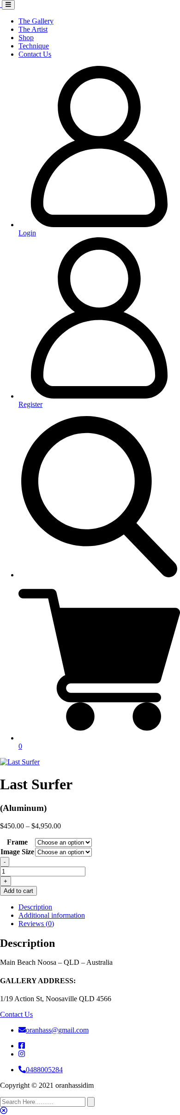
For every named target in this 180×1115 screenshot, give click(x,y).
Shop (26, 37)
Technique (33, 46)
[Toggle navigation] (8, 5)
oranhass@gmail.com (57, 1030)
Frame (17, 842)
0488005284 (44, 1070)
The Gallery (36, 21)
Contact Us (34, 54)
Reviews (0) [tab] (36, 923)
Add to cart (18, 890)
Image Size (17, 852)
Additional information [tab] (51, 915)
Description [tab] (35, 907)
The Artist (33, 29)
